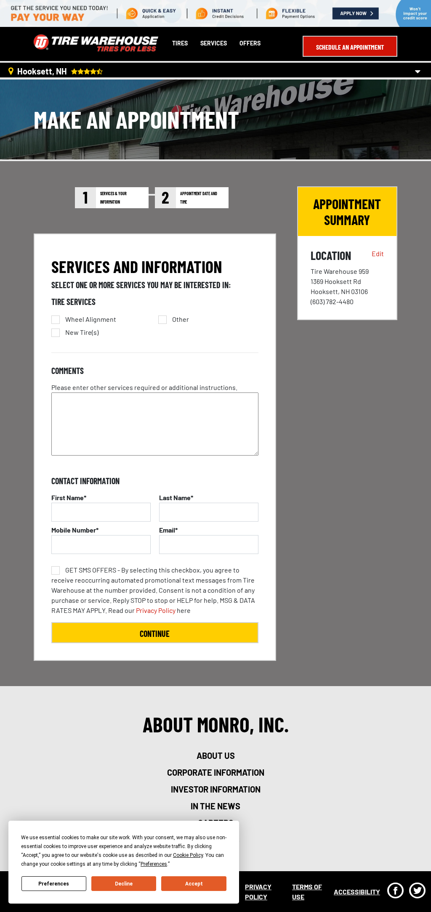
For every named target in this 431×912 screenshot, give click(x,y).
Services (213, 43)
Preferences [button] (154, 864)
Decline (124, 884)
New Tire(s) (81, 332)
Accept (194, 884)
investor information (216, 789)
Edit (378, 253)
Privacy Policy (156, 610)
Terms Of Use (307, 892)
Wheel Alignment (90, 319)
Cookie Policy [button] (188, 855)
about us (216, 755)
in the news (215, 806)
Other (180, 319)
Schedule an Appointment (350, 47)
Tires (180, 43)
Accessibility (357, 892)
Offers (250, 43)
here (153, 590)
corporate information (215, 772)
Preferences (53, 884)
